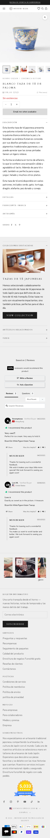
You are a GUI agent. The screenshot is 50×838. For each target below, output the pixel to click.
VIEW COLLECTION (20, 315)
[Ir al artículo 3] (23, 69)
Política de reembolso (14, 686)
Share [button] (10, 447)
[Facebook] (12, 225)
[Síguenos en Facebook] (4, 801)
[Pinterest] (20, 225)
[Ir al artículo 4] (32, 69)
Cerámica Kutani (31, 78)
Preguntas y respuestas (15, 638)
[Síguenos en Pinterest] (18, 801)
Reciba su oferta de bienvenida (25, 2)
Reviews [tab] (9, 393)
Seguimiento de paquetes (15, 648)
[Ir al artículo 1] (6, 69)
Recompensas (10, 643)
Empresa (7, 725)
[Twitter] (16, 225)
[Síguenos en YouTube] (24, 801)
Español (23, 812)
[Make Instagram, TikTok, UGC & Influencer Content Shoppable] (41, 580)
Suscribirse (15, 624)
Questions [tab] (26, 393)
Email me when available (24, 111)
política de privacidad (13, 697)
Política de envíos (12, 692)
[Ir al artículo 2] (15, 69)
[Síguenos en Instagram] (11, 801)
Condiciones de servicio (14, 681)
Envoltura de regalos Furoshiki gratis (22, 658)
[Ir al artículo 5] (40, 69)
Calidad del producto (13, 653)
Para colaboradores (12, 715)
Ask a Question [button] (26, 385)
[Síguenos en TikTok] (31, 801)
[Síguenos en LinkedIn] (38, 801)
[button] (39, 447)
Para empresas (10, 710)
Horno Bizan (10, 78)
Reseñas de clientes (13, 663)
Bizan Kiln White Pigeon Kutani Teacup (20, 441)
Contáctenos (9, 669)
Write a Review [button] (26, 378)
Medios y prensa (11, 720)
